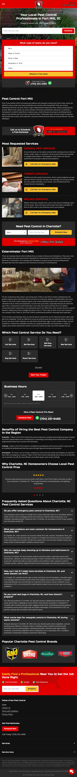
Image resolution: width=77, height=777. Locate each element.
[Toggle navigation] (3, 4)
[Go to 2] (37, 495)
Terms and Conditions (10, 711)
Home (4, 705)
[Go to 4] (42, 495)
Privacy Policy (7, 714)
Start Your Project (38, 375)
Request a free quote (38, 74)
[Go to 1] (34, 495)
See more (38, 367)
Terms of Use (40, 775)
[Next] (71, 395)
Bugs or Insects (14, 53)
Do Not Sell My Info (29, 775)
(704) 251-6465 (68, 5)
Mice (10, 48)
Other (10, 68)
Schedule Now (61, 232)
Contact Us (6, 708)
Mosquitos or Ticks (15, 63)
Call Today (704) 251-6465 (14, 734)
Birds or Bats (13, 58)
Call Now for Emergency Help (43, 164)
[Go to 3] (40, 495)
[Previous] (5, 395)
